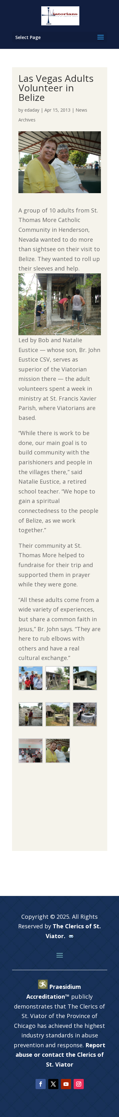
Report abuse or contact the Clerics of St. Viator (61, 1054)
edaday (31, 110)
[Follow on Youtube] (66, 1084)
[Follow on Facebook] (41, 1084)
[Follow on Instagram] (79, 1084)
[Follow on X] (53, 1084)
